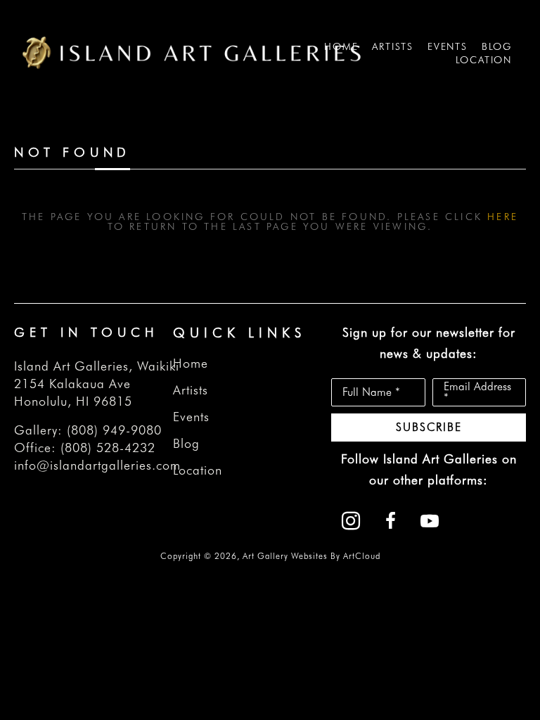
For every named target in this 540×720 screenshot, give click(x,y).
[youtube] (429, 521)
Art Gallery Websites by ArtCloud (311, 556)
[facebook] (390, 521)
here (502, 216)
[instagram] (351, 521)
